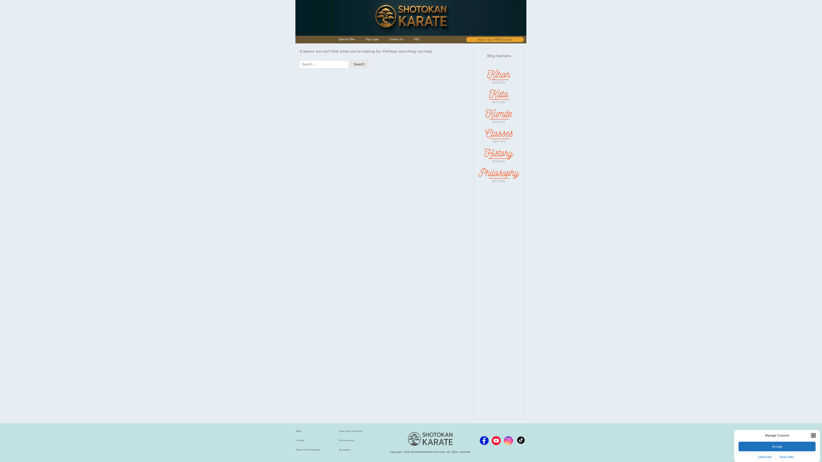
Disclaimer (344, 449)
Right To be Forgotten (308, 449)
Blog (299, 430)
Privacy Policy (786, 456)
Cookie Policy (765, 456)
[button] (813, 435)
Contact (300, 440)
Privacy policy (346, 440)
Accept (777, 446)
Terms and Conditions (350, 430)
